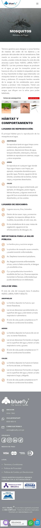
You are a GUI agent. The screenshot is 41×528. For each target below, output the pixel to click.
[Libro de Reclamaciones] (8, 495)
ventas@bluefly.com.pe (15, 430)
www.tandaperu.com (25, 512)
